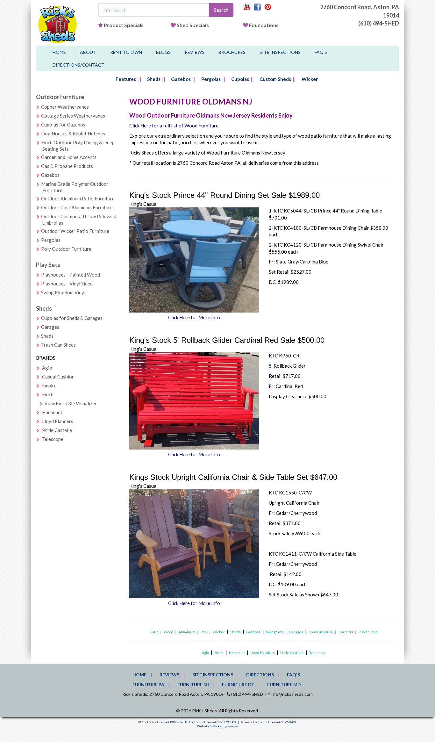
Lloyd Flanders (57, 421)
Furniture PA (148, 684)
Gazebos (181, 79)
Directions (260, 674)
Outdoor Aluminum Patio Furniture (78, 198)
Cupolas (240, 79)
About (88, 52)
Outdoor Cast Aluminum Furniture (77, 207)
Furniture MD (284, 684)
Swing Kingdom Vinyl (63, 292)
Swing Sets (274, 632)
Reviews (194, 52)
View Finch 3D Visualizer (70, 403)
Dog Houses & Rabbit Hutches (73, 133)
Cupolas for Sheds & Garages (72, 318)
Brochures (232, 52)
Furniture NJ (193, 684)
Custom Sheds (275, 79)
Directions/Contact (78, 65)
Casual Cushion (58, 376)
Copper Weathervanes (65, 107)
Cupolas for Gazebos (63, 124)
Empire (49, 385)
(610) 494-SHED (378, 23)
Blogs (163, 52)
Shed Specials (193, 25)
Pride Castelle (57, 430)
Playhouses (368, 632)
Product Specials (124, 25)
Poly (204, 632)
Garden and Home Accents (68, 157)
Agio (47, 368)
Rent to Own (126, 52)
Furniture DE (238, 684)
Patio (154, 632)
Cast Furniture (321, 632)
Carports (346, 632)
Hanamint (52, 412)
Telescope (52, 439)
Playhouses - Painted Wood (70, 274)
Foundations (264, 25)
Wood (168, 632)
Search (221, 10)
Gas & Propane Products (67, 166)
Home (59, 52)
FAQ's (321, 52)
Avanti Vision (233, 727)
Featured (126, 79)
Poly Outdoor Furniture (66, 249)
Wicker (310, 79)
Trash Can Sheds (58, 345)
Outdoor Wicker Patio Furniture (75, 231)
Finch (47, 394)
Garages (50, 327)
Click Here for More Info (194, 317)
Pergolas (211, 79)
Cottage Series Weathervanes (73, 116)
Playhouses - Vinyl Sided (67, 283)
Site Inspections (280, 52)
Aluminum (187, 632)
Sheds (153, 79)
